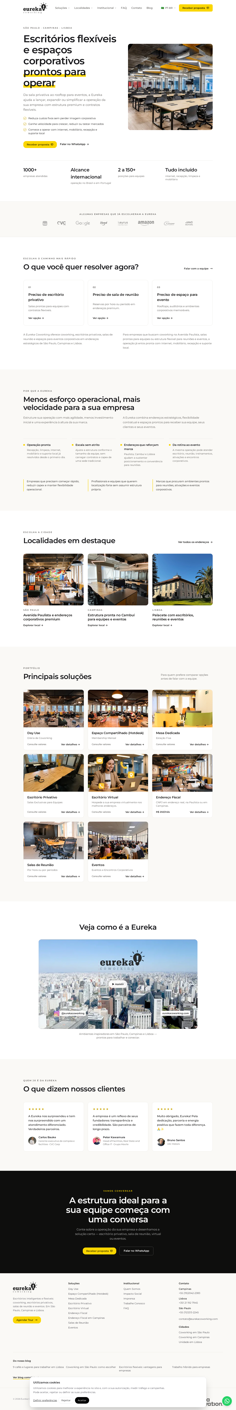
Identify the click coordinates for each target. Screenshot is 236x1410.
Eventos (73, 1327)
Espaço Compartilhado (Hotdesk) (88, 1293)
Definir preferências (45, 1400)
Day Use (73, 1288)
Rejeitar (66, 1400)
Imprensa (129, 1298)
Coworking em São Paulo (194, 1332)
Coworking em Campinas (194, 1337)
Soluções (61, 7)
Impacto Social (133, 1293)
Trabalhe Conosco (134, 1303)
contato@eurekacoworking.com (198, 1318)
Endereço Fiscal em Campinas (86, 1317)
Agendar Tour (24, 1320)
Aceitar (82, 1400)
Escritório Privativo (80, 1303)
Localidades (82, 7)
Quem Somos (132, 1288)
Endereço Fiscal (77, 1313)
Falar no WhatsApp (74, 144)
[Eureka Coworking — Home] (35, 7)
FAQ (124, 7)
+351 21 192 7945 (188, 1302)
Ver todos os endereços (195, 542)
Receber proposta (193, 7)
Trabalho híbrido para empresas (191, 1367)
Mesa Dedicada (77, 1298)
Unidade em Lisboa (190, 1342)
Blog (150, 7)
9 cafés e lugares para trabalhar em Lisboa (38, 1367)
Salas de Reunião (78, 1322)
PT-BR (167, 7)
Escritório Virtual (78, 1308)
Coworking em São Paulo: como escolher (91, 1367)
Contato (136, 7)
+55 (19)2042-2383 (189, 1293)
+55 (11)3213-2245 (189, 1312)
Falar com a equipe (196, 268)
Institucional (105, 7)
